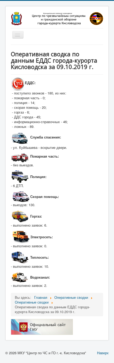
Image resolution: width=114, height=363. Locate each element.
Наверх (103, 352)
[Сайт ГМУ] (42, 326)
